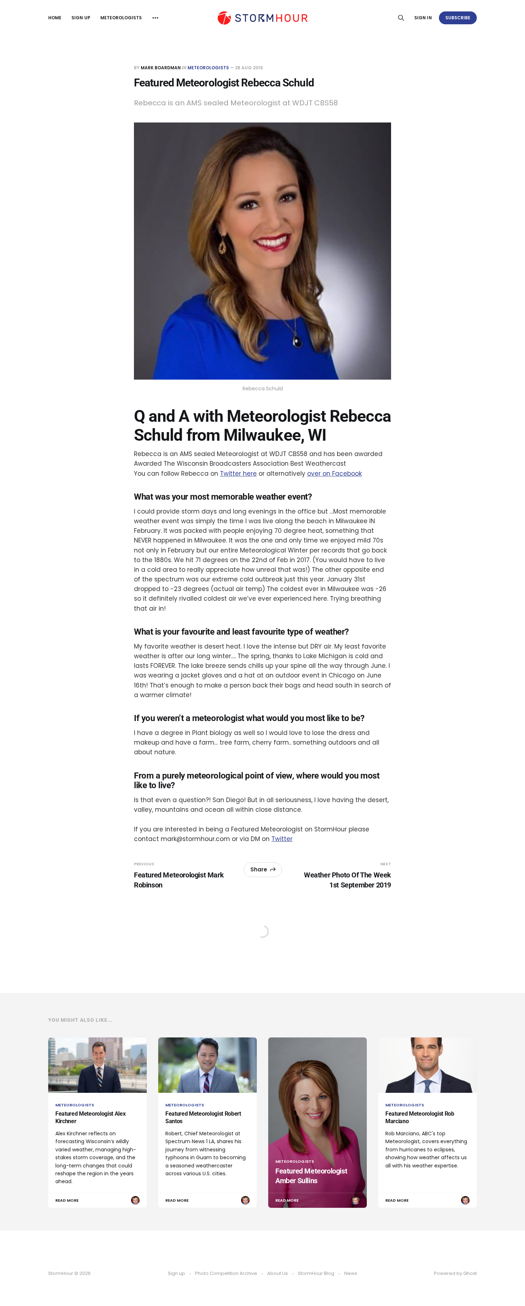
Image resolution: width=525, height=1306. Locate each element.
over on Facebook (334, 473)
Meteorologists (121, 18)
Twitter (281, 839)
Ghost (470, 1273)
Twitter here (238, 473)
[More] (155, 17)
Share (258, 869)
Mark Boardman (161, 68)
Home (54, 18)
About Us (277, 1273)
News (350, 1273)
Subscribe (458, 18)
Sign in (422, 18)
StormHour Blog (316, 1273)
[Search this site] (401, 17)
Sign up (80, 18)
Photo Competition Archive (226, 1273)
